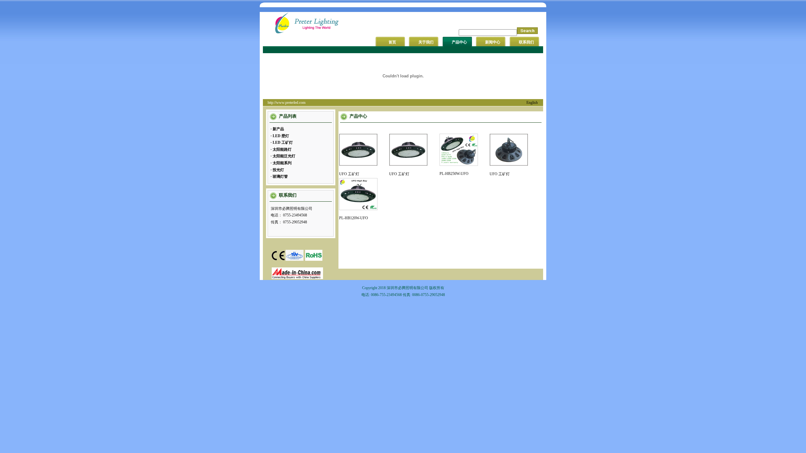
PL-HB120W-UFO (353, 218)
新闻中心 (492, 42)
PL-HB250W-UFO (454, 173)
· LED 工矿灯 (281, 142)
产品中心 (459, 42)
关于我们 (426, 42)
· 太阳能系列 (281, 163)
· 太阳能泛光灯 (282, 156)
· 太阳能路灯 (281, 149)
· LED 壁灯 (279, 136)
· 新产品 (277, 129)
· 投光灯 (277, 170)
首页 (392, 42)
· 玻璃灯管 (279, 176)
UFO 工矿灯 (349, 174)
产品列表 (288, 116)
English (532, 102)
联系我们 (526, 42)
